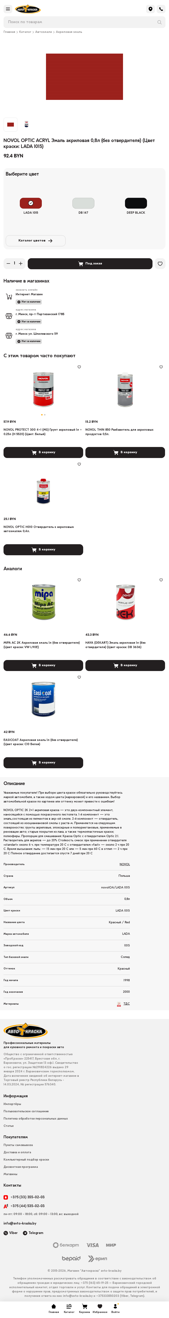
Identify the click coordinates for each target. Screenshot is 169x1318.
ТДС (126, 1004)
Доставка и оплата (17, 1152)
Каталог (25, 32)
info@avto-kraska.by (20, 1223)
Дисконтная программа (21, 1167)
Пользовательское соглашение (26, 1111)
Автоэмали (43, 32)
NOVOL (125, 864)
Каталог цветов (32, 240)
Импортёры (12, 1104)
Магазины (10, 1174)
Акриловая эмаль (69, 32)
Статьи (9, 1126)
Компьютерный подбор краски (26, 1159)
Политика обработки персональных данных (36, 1118)
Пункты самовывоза (18, 1145)
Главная (9, 32)
